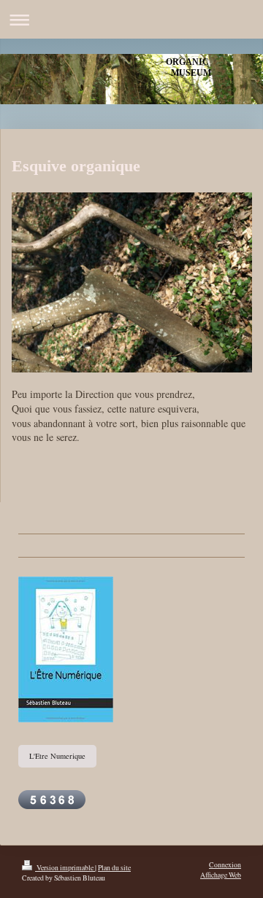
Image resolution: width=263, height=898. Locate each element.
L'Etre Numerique (57, 756)
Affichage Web (220, 875)
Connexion (225, 865)
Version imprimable (65, 867)
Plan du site (114, 867)
